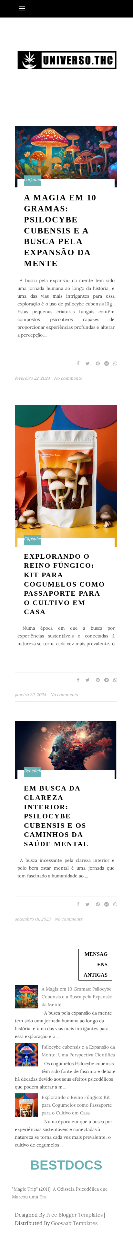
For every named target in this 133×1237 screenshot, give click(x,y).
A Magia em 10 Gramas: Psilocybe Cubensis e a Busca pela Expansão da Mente (60, 230)
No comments (68, 378)
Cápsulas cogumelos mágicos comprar (62, 538)
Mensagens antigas (95, 964)
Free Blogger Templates (74, 1214)
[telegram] (105, 363)
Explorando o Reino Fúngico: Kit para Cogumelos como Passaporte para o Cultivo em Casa (64, 584)
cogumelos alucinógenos (48, 179)
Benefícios (34, 771)
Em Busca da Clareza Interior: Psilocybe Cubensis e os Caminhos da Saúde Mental (56, 816)
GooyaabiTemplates (74, 1223)
